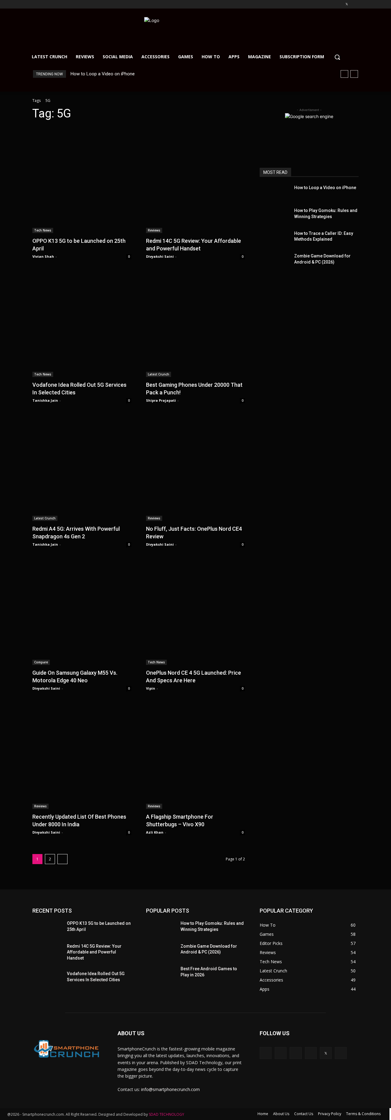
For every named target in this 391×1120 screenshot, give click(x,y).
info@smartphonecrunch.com (170, 1089)
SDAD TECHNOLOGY (166, 1114)
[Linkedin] (329, 4)
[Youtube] (355, 4)
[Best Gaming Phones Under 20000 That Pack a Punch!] (195, 323)
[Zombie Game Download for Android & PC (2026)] (274, 260)
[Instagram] (321, 4)
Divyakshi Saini (160, 256)
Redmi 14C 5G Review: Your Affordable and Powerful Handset (94, 952)
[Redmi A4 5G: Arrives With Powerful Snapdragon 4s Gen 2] (81, 467)
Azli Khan (154, 832)
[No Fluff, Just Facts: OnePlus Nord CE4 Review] (195, 467)
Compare (41, 662)
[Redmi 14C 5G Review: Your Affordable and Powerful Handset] (195, 179)
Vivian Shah (43, 256)
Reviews (154, 230)
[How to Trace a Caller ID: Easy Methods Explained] (274, 238)
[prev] (344, 74)
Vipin (150, 688)
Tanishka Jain (45, 400)
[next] (354, 74)
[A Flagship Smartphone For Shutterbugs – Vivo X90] (195, 755)
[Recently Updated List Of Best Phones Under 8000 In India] (81, 755)
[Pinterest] (338, 4)
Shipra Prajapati (161, 400)
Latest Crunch (158, 374)
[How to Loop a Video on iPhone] (274, 192)
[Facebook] (312, 4)
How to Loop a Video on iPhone (103, 74)
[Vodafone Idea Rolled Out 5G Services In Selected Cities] (81, 323)
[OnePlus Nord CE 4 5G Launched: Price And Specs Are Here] (195, 611)
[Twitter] (346, 4)
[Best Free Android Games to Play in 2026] (160, 973)
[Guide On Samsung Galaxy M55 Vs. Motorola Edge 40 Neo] (81, 611)
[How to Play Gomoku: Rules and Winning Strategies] (274, 215)
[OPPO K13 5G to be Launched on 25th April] (81, 179)
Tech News (42, 230)
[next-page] (62, 859)
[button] (337, 57)
